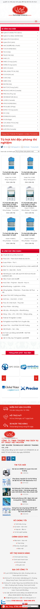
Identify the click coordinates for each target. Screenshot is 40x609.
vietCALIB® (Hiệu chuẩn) (11, 45)
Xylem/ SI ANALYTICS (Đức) (12, 32)
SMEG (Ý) (6, 58)
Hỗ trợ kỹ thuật (21, 562)
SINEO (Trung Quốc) (10, 61)
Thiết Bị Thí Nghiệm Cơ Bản (19, 134)
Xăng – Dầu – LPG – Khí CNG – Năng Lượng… (18, 314)
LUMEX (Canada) (9, 100)
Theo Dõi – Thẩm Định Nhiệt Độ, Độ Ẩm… (17, 259)
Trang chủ (5, 134)
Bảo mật (20, 548)
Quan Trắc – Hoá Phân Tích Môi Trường (16, 325)
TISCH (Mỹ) (7, 52)
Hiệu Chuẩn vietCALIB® (11, 279)
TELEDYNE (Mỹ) (8, 55)
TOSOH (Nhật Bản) (9, 49)
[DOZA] (11, 367)
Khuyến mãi (21, 565)
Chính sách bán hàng (20, 557)
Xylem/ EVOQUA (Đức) (11, 39)
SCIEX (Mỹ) (7, 77)
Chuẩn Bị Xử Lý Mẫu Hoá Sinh (13, 255)
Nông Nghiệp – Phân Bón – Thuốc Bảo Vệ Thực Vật (18, 291)
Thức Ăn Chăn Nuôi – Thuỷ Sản (13, 303)
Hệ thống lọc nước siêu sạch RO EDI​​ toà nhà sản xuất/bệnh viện (19, 275)
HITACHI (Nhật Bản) (9, 103)
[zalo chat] (3, 602)
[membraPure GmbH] (29, 367)
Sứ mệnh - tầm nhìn (20, 526)
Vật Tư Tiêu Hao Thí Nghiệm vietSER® (16, 338)
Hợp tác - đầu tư (21, 529)
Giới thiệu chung (20, 524)
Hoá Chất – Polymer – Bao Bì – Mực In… (16, 282)
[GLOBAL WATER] (11, 388)
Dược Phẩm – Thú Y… (10, 262)
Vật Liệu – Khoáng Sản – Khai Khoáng (15, 310)
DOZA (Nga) (7, 119)
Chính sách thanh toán (21, 559)
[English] (23, 603)
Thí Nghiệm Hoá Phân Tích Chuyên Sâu (16, 321)
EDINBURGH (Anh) (9, 116)
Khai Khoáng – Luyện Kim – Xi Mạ (14, 286)
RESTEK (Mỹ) (7, 84)
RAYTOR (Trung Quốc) (10, 87)
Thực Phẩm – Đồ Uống (10, 306)
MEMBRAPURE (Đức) (10, 97)
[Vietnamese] (26, 603)
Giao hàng (20, 543)
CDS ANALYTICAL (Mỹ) (10, 123)
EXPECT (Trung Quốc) (10, 110)
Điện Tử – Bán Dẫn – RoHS (12, 270)
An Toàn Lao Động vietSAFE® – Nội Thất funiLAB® (16, 334)
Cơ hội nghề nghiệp (21, 532)
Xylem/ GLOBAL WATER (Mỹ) (13, 36)
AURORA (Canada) (9, 129)
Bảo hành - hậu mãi (21, 540)
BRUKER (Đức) (8, 126)
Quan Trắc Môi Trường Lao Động (14, 295)
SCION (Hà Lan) (8, 74)
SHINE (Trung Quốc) (10, 65)
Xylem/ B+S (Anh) (9, 42)
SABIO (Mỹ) (7, 81)
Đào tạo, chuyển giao (20, 546)
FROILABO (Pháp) (9, 106)
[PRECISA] (29, 388)
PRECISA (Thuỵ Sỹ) (9, 94)
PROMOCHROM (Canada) (12, 90)
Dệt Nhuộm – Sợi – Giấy (11, 329)
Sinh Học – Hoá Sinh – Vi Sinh (13, 299)
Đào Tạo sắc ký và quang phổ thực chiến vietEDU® (20, 266)
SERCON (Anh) (8, 68)
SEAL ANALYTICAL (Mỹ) (11, 71)
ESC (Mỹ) (6, 113)
